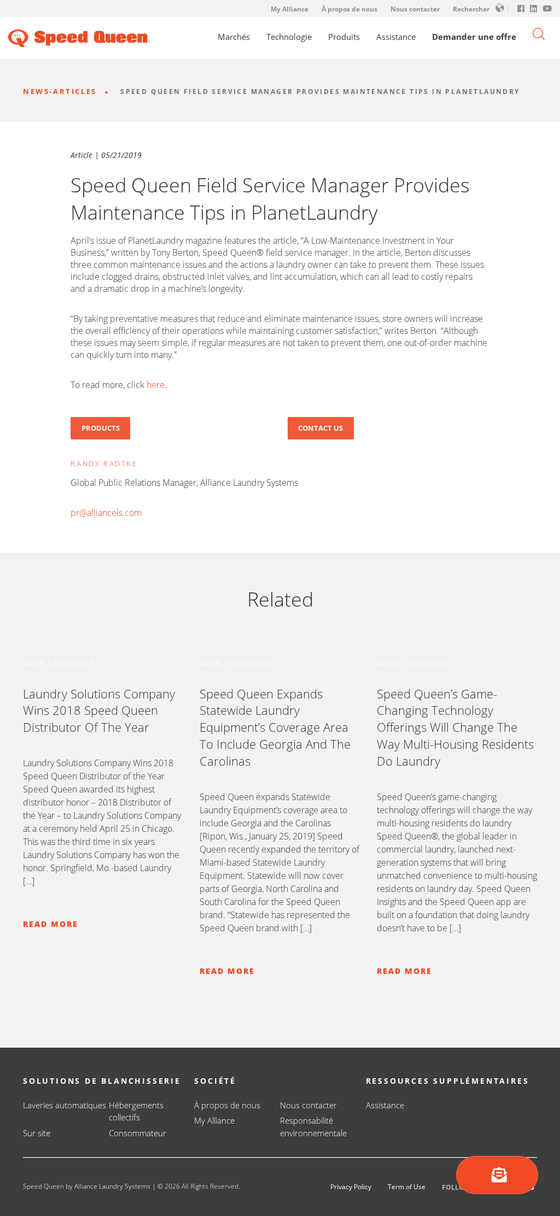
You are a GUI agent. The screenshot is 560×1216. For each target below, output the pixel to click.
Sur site (36, 1132)
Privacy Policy (350, 1186)
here (156, 385)
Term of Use (406, 1186)
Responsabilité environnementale (313, 1126)
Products (100, 428)
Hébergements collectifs (136, 1111)
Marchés (234, 37)
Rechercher (471, 9)
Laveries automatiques (64, 1105)
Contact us (320, 428)
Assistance (396, 37)
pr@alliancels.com (106, 513)
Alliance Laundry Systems (112, 1186)
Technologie (289, 37)
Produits (344, 37)
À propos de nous (349, 9)
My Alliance (289, 9)
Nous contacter (415, 9)
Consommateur (137, 1132)
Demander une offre (474, 37)
